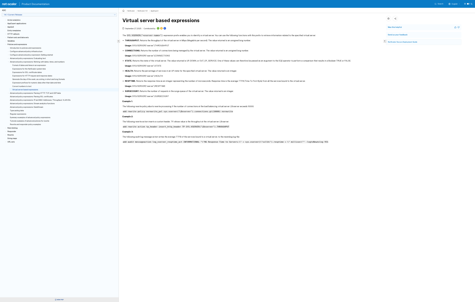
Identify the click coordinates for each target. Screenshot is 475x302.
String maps (12, 138)
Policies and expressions (17, 44)
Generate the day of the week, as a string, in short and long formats (38, 79)
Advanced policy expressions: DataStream (26, 107)
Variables (11, 41)
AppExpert (154, 11)
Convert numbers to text (21, 86)
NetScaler (131, 11)
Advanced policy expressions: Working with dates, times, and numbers (37, 62)
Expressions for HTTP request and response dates (32, 76)
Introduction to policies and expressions (25, 48)
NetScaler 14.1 (143, 11)
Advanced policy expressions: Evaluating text (28, 58)
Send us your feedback (397, 35)
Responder (11, 131)
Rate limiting (12, 128)
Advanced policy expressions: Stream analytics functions (32, 104)
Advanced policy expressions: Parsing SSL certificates (31, 97)
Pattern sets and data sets (18, 37)
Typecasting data (17, 111)
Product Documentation (35, 4)
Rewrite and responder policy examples (25, 124)
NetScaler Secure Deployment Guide (402, 42)
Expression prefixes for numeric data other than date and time (36, 83)
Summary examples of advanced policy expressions (30, 117)
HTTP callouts (13, 34)
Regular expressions (18, 114)
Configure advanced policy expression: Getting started (31, 55)
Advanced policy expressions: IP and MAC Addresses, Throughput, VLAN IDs (40, 100)
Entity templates (14, 31)
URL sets (11, 142)
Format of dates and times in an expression (29, 65)
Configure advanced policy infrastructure (26, 51)
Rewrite (10, 135)
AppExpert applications (16, 23)
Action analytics (13, 20)
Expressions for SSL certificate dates (27, 72)
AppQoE (10, 27)
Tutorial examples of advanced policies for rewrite (29, 121)
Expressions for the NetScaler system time (29, 69)
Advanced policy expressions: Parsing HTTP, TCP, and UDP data (35, 93)
